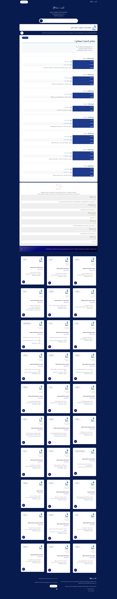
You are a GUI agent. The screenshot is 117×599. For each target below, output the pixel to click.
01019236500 (67, 65)
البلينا (25, 419)
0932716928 (67, 153)
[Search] (41, 20)
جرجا (51, 259)
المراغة (51, 451)
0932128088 (67, 81)
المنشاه (28, 323)
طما (25, 259)
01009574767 (67, 172)
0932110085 (67, 136)
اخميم (77, 483)
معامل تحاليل (25, 37)
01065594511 (67, 78)
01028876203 (67, 156)
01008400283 (67, 123)
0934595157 (67, 169)
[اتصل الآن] (71, 62)
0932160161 (67, 61)
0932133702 (67, 107)
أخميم (77, 259)
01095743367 (67, 140)
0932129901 (67, 120)
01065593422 (67, 94)
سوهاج (85, 58)
